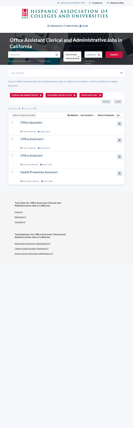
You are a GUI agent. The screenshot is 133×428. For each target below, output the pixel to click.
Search (114, 54)
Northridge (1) (20, 217)
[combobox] (72, 56)
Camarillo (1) (20, 222)
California (32, 132)
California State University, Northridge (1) (31, 248)
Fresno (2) (19, 212)
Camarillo (26, 165)
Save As (106, 101)
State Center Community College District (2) (32, 243)
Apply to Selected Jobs (24, 115)
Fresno (24, 132)
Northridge (26, 181)
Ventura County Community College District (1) (34, 253)
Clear (118, 101)
